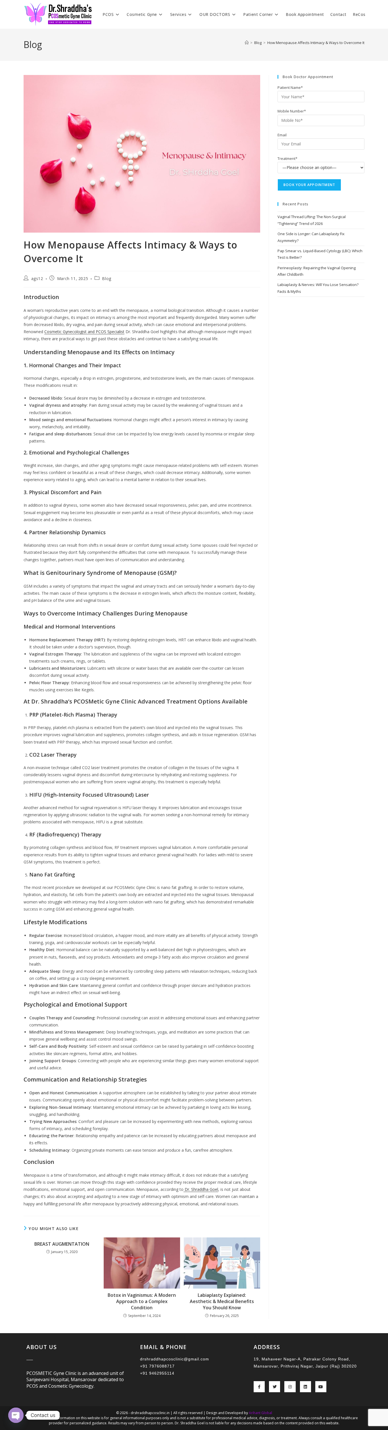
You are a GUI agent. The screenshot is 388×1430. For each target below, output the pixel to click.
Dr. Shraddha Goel (200, 1189)
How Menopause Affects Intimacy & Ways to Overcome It (315, 42)
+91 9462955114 (157, 1373)
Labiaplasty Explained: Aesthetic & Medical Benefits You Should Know (222, 1301)
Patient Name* (290, 87)
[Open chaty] (16, 1415)
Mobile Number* (292, 111)
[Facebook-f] (259, 1386)
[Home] (247, 42)
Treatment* (287, 158)
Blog (106, 278)
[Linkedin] (305, 1386)
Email (282, 134)
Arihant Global (260, 1412)
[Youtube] (320, 1386)
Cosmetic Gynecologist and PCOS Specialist (84, 331)
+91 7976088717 (157, 1366)
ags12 (37, 278)
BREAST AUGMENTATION (61, 1244)
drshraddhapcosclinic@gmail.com (174, 1359)
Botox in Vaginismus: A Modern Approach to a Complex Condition (142, 1301)
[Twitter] (274, 1386)
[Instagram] (289, 1386)
